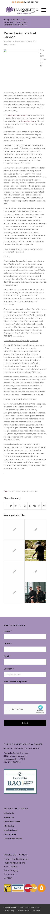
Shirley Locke (9, 817)
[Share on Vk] (34, 506)
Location (9, 669)
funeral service (31, 491)
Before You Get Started (16, 859)
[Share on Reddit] (39, 506)
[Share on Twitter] (11, 506)
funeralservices (9, 44)
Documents (10, 874)
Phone (8, 643)
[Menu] (42, 10)
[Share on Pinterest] (20, 506)
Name (8, 631)
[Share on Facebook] (6, 506)
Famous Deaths (26, 41)
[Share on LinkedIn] (25, 506)
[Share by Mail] (44, 506)
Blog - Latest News (14, 19)
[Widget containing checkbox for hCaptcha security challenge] (25, 709)
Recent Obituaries (16, 809)
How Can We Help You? (16, 681)
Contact (8, 878)
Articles (17, 41)
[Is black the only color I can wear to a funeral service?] (35, 571)
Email (7, 656)
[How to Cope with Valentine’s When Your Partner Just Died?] (35, 550)
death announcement (16, 491)
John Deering (9, 826)
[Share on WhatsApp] (15, 506)
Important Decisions (14, 862)
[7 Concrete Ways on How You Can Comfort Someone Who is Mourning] (14, 529)
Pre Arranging (11, 870)
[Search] (36, 10)
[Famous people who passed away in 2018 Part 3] (35, 529)
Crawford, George (10, 834)
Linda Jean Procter (11, 830)
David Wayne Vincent (12, 822)
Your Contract (11, 866)
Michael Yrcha (9, 813)
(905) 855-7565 (14, 762)
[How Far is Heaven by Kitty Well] (14, 592)
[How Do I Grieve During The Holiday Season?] (35, 592)
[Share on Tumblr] (30, 506)
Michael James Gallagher (13, 839)
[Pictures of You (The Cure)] (14, 571)
